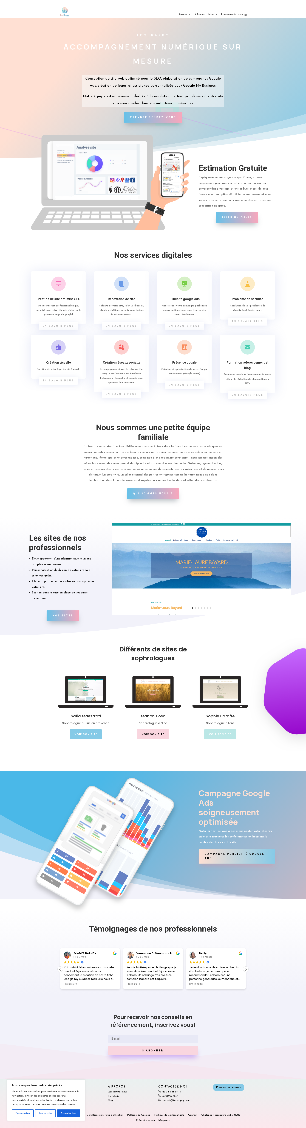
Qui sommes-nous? (118, 1092)
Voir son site (86, 734)
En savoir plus (58, 325)
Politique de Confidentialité (169, 1115)
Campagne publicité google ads (235, 856)
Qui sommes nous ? (153, 493)
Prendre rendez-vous (232, 14)
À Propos (199, 14)
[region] (46, 1100)
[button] (245, 969)
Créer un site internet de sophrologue (229, 3)
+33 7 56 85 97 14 (171, 1092)
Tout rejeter (45, 1113)
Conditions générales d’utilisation (105, 1115)
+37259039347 (170, 1096)
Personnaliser (22, 1113)
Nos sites (63, 615)
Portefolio (113, 1096)
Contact (192, 1115)
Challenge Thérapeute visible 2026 (220, 1115)
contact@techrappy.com (175, 1100)
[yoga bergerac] (201, 614)
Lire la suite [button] (70, 984)
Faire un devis (237, 217)
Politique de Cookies (138, 1115)
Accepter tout (69, 1113)
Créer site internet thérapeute (153, 1120)
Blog (110, 1100)
